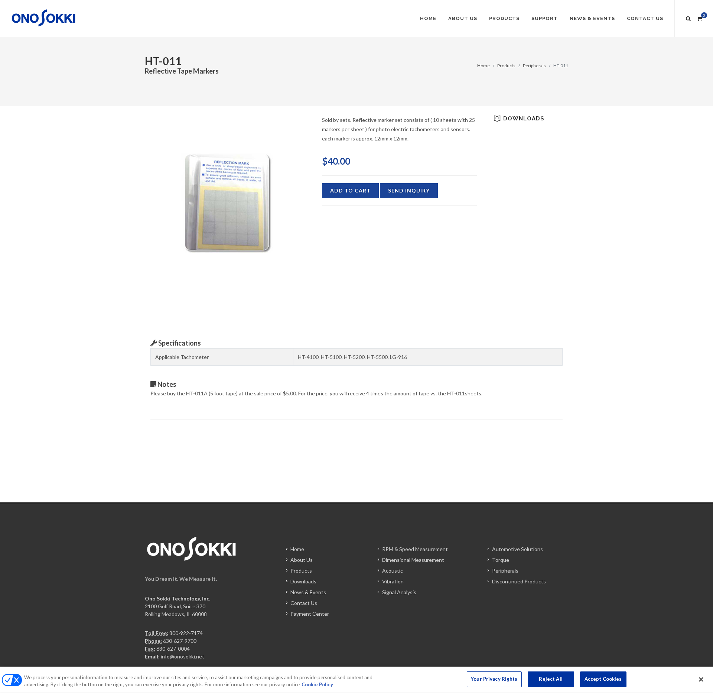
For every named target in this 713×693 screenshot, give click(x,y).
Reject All (550, 679)
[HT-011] (227, 203)
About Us (301, 560)
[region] (356, 680)
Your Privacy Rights (494, 679)
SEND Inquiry (409, 190)
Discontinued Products (519, 581)
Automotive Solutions (517, 549)
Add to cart (350, 190)
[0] (699, 17)
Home (483, 65)
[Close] (701, 679)
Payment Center (309, 614)
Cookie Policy (317, 685)
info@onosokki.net (182, 656)
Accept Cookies (603, 679)
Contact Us (303, 603)
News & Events (308, 592)
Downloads (303, 581)
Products (506, 65)
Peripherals (534, 65)
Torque (500, 560)
